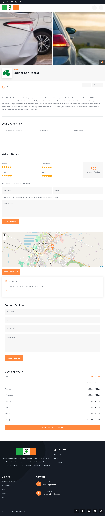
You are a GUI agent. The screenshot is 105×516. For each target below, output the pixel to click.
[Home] (10, 7)
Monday (8, 383)
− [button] (4, 238)
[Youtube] (12, 2)
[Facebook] (7, 2)
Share (87, 85)
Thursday (8, 401)
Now (6, 377)
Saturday (8, 413)
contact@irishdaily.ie (51, 485)
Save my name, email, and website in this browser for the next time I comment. (32, 197)
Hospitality (46, 164)
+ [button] (4, 235)
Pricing (44, 172)
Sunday (7, 420)
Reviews (99, 85)
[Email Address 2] (38, 493)
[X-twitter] (16, 2)
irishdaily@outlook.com (52, 494)
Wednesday (9, 395)
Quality (4, 164)
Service (5, 172)
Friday (7, 407)
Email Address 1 (48, 482)
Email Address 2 (48, 491)
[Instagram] (3, 2)
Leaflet (101, 266)
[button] (101, 38)
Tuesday (8, 389)
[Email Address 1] (38, 483)
